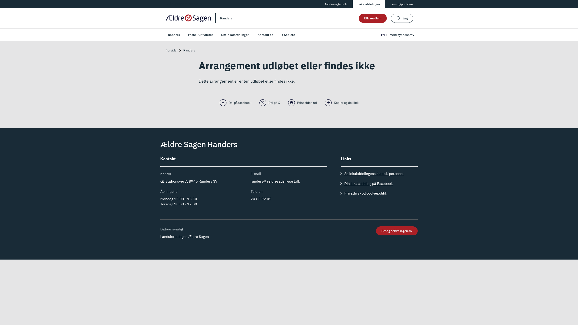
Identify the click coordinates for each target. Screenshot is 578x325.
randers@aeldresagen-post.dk (275, 181)
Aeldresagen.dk (336, 4)
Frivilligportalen (401, 4)
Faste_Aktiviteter (200, 35)
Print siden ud (307, 103)
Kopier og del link (346, 103)
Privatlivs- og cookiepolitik (365, 193)
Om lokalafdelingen (235, 35)
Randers (174, 35)
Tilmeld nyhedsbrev (400, 35)
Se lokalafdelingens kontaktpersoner (374, 173)
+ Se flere (288, 35)
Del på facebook (240, 103)
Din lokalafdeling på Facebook (368, 183)
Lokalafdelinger (368, 4)
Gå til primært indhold (182, 4)
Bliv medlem (372, 18)
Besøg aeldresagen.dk (396, 231)
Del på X (274, 103)
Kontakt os (265, 35)
